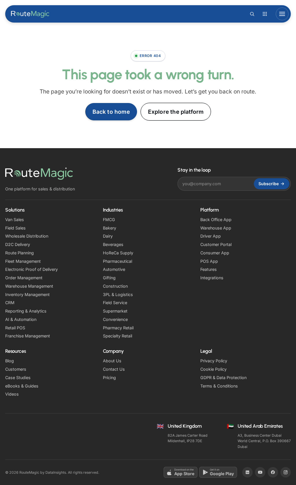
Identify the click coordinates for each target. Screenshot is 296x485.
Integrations (211, 277)
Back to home (111, 111)
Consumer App (214, 252)
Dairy (108, 236)
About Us (112, 360)
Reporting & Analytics (26, 310)
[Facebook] (273, 472)
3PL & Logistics (118, 294)
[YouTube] (260, 472)
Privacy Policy (213, 360)
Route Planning (19, 252)
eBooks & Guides (21, 385)
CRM (9, 302)
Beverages (113, 244)
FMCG (109, 219)
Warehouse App (215, 227)
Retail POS (15, 327)
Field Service (115, 302)
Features (208, 269)
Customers (15, 369)
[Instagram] (285, 472)
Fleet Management (23, 261)
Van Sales (14, 219)
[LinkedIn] (247, 472)
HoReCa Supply (118, 252)
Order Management (23, 277)
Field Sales (15, 227)
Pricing (109, 377)
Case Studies (18, 377)
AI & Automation (20, 319)
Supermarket (115, 310)
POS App (209, 261)
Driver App (210, 236)
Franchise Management (27, 335)
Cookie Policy (213, 369)
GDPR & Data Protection (223, 377)
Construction (115, 286)
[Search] (252, 14)
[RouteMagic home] (30, 13)
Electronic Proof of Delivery (31, 269)
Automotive (114, 269)
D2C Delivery (17, 244)
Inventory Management (27, 294)
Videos (12, 394)
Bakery (109, 227)
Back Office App (216, 219)
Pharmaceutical (117, 261)
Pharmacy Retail (118, 327)
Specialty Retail (117, 335)
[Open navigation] (282, 14)
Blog (9, 360)
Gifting (109, 277)
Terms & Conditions (219, 385)
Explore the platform (176, 111)
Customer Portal (216, 244)
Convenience (115, 319)
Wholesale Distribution (26, 236)
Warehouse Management (29, 286)
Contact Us (114, 369)
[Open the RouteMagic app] (265, 14)
